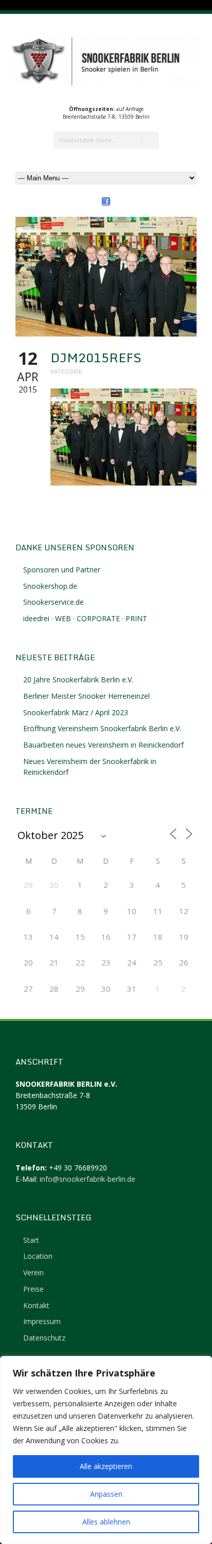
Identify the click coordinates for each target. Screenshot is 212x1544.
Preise (33, 1289)
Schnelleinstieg (53, 1217)
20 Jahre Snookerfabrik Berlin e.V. (78, 679)
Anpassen (106, 1494)
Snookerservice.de (53, 602)
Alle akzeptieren (106, 1466)
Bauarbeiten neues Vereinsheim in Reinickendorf (103, 745)
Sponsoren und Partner (61, 569)
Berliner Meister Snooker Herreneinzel (86, 696)
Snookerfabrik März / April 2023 (75, 712)
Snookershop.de (50, 586)
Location (37, 1256)
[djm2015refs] (106, 277)
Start (31, 1240)
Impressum (42, 1321)
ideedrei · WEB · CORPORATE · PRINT (85, 618)
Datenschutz (44, 1338)
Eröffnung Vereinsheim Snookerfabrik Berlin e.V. (102, 728)
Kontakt (36, 1305)
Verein (33, 1272)
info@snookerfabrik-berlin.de (87, 1179)
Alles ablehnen (106, 1522)
